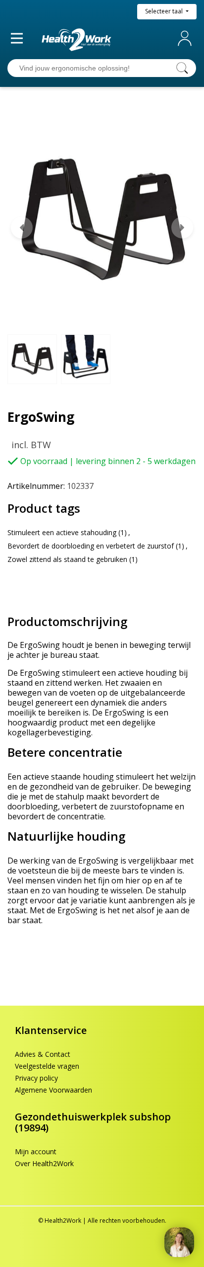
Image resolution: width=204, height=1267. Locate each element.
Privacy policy (36, 1078)
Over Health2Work (44, 1163)
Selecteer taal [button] (164, 11)
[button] (21, 227)
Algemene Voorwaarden (53, 1090)
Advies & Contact (42, 1054)
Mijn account (187, 38)
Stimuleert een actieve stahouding (61, 532)
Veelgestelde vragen (47, 1066)
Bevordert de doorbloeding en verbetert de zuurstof (90, 546)
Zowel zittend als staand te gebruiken (67, 559)
